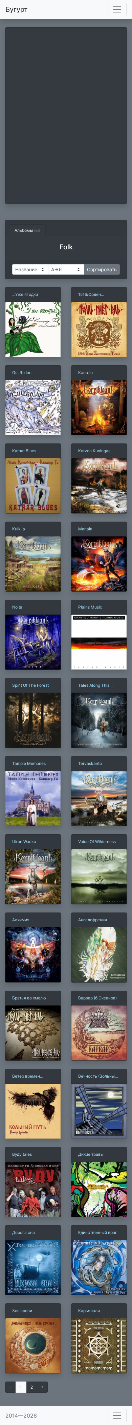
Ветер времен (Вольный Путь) (27, 1076)
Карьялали (89, 1310)
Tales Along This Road (93, 685)
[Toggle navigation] (117, 9)
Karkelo (85, 372)
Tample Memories (29, 763)
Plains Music (90, 607)
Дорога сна (23, 1232)
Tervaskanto (90, 763)
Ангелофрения (92, 919)
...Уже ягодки (25, 294)
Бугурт (16, 9)
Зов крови (22, 1310)
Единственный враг (97, 1232)
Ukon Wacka (24, 841)
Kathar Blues (24, 450)
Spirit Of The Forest (30, 685)
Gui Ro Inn (21, 372)
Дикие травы (91, 1154)
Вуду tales (22, 1154)
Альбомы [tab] (27, 230)
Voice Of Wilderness (97, 841)
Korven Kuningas (94, 450)
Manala (85, 528)
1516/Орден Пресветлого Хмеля (98, 295)
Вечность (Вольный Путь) (97, 1076)
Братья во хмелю (29, 997)
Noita (17, 607)
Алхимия (20, 919)
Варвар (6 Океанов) (97, 997)
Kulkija (18, 528)
